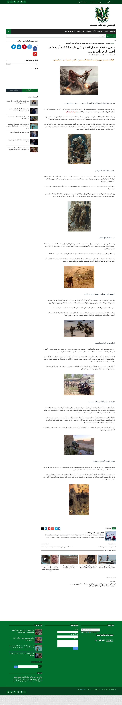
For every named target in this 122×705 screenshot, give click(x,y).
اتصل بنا (92, 2)
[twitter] (24, 1)
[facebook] (21, 1)
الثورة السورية (80, 31)
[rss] (14, 1)
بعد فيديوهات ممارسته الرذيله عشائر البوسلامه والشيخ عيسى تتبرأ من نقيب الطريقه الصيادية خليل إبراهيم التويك (50, 568)
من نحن (100, 2)
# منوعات (108, 528)
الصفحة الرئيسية (109, 2)
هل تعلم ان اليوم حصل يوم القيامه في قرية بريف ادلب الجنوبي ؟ (69, 566)
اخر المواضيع (29, 90)
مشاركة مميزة (14, 90)
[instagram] (18, 1)
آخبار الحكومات (90, 31)
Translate (94, 632)
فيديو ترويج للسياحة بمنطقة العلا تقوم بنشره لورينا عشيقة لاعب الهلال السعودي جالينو (17, 126)
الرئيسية (112, 31)
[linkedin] (11, 1)
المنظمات (99, 31)
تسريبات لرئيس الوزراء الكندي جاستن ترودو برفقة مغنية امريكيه (107, 566)
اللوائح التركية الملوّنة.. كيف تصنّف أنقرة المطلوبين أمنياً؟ (89, 36)
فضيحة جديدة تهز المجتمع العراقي (19, 132)
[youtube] (8, 1)
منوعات (108, 43)
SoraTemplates (81, 689)
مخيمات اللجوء (69, 31)
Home (112, 43)
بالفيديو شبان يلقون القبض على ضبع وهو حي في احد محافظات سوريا (88, 566)
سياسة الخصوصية (82, 2)
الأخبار (106, 31)
